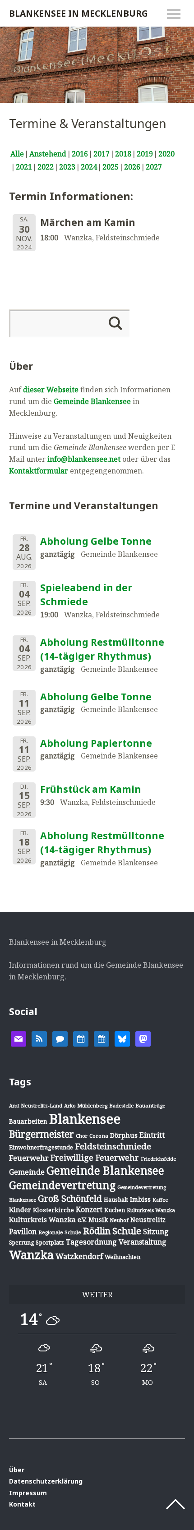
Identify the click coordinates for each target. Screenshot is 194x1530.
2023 (67, 167)
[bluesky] (122, 1038)
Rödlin (97, 1231)
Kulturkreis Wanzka (151, 1210)
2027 (154, 167)
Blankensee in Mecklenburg (78, 13)
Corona (98, 1135)
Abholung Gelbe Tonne (96, 541)
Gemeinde (27, 1172)
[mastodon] (143, 1038)
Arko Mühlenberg (85, 1105)
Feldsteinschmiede (113, 1146)
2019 (145, 154)
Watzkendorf (79, 1256)
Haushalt (116, 1199)
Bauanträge (150, 1105)
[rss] (39, 1038)
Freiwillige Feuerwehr (95, 1157)
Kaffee (160, 1200)
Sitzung (156, 1231)
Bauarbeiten (28, 1121)
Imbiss (140, 1199)
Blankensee (84, 1119)
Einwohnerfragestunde (41, 1147)
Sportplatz (50, 1242)
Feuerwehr (29, 1158)
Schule (126, 1230)
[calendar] (80, 1038)
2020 (166, 154)
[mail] (18, 1038)
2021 (24, 167)
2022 (45, 167)
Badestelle (121, 1105)
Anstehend (47, 154)
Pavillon (23, 1231)
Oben (175, 1504)
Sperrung (21, 1242)
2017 (101, 154)
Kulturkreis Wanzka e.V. (48, 1219)
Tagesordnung (91, 1242)
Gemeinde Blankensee (92, 401)
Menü (173, 14)
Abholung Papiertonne (96, 743)
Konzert (89, 1209)
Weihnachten (122, 1257)
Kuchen (114, 1210)
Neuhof (119, 1220)
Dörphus (124, 1135)
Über (16, 1470)
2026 (132, 167)
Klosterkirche (53, 1210)
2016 (80, 154)
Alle (17, 154)
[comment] (60, 1038)
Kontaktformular (38, 471)
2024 (89, 167)
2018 (123, 154)
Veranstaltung (142, 1242)
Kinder (20, 1209)
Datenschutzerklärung (46, 1481)
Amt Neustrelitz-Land (35, 1105)
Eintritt (152, 1135)
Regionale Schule (59, 1232)
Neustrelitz (148, 1219)
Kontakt (22, 1504)
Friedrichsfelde (158, 1159)
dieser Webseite (51, 390)
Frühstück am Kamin (90, 789)
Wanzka (31, 1255)
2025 (110, 167)
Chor (82, 1135)
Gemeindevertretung (62, 1185)
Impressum (28, 1493)
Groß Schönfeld (70, 1198)
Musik (98, 1219)
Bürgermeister (41, 1134)
